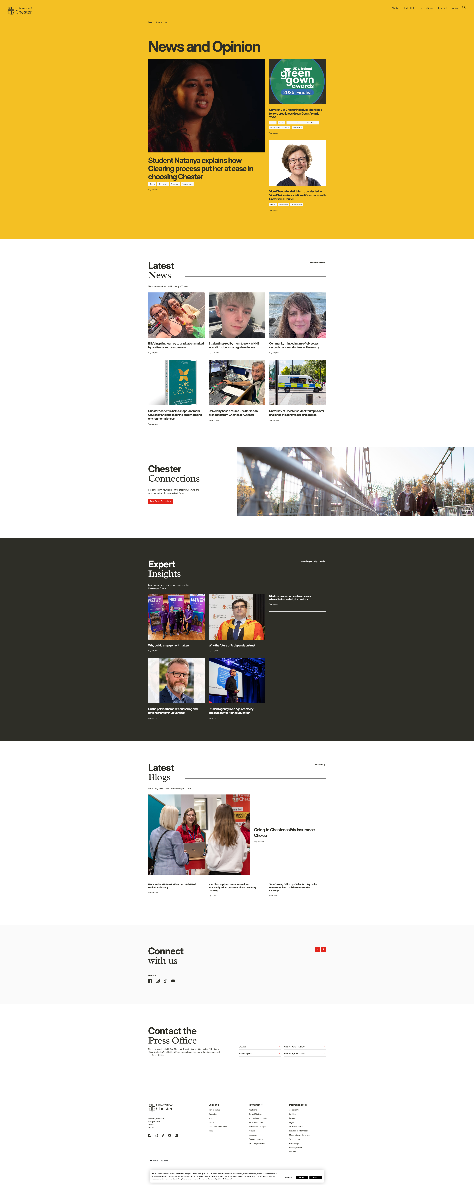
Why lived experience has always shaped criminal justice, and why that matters (290, 597)
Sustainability (297, 127)
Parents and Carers (256, 1122)
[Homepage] (19, 11)
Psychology (174, 184)
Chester (281, 123)
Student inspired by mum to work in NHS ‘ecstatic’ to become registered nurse (234, 345)
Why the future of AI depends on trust (232, 645)
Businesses (253, 1135)
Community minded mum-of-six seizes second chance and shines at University (294, 345)
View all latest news (317, 262)
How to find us (214, 1110)
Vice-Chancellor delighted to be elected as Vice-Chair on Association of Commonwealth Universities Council (297, 195)
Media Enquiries (260, 1053)
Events (211, 1122)
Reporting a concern (257, 1143)
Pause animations (158, 1161)
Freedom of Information (298, 1131)
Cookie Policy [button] (177, 1179)
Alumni (252, 1131)
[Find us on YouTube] (173, 981)
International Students (258, 1118)
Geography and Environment (279, 127)
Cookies (292, 1114)
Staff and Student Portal (218, 1126)
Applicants (253, 1110)
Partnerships (294, 1143)
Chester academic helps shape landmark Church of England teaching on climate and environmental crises (175, 414)
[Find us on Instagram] (158, 981)
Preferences (288, 1177)
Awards (272, 123)
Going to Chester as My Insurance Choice (284, 832)
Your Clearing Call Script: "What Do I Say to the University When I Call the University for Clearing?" (293, 887)
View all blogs (320, 764)
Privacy (292, 1118)
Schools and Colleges (257, 1126)
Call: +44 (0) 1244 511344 (305, 1046)
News (165, 22)
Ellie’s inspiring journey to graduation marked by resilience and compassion (176, 345)
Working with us (295, 1147)
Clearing (152, 184)
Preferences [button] (227, 1179)
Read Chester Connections (160, 501)
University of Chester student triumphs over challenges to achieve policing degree (296, 413)
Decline (301, 1177)
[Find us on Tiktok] (162, 1135)
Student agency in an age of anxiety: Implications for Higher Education (231, 711)
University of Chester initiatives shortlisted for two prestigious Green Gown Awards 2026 (295, 113)
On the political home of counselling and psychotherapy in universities (173, 711)
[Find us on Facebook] (150, 981)
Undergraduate (187, 184)
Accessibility (294, 1110)
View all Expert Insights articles (313, 561)
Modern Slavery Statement (299, 1135)
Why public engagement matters (169, 645)
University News (297, 204)
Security (292, 1152)
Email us (260, 1046)
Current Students (255, 1114)
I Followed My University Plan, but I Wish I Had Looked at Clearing (172, 886)
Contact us (213, 1114)
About (158, 22)
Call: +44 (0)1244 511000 (305, 1053)
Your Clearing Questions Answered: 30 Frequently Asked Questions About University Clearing (232, 887)
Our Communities (256, 1139)
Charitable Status (296, 1126)
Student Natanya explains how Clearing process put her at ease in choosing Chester (200, 168)
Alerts (211, 1131)
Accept (315, 1177)
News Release (163, 184)
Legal (291, 1122)
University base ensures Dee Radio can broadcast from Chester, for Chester (233, 413)
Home (150, 22)
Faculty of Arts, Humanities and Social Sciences (302, 123)
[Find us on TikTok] (165, 981)
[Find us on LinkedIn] (176, 1135)
